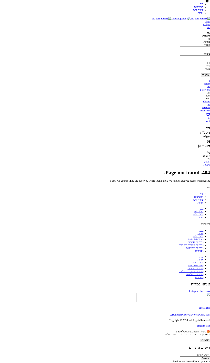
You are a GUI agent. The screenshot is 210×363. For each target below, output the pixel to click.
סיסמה (206, 53)
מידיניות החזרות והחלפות (191, 245)
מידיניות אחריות (195, 242)
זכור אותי (207, 67)
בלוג (201, 230)
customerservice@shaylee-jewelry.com (190, 314)
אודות (200, 202)
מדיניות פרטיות (195, 239)
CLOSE (205, 340)
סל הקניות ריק (206, 155)
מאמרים (199, 251)
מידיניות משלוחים (194, 248)
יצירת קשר (198, 199)
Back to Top (203, 325)
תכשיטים (198, 196)
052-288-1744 (204, 308)
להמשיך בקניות (206, 163)
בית (201, 193)
